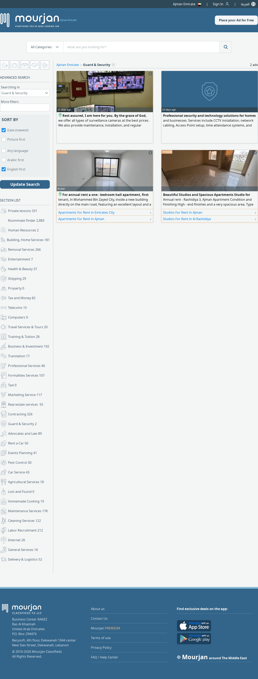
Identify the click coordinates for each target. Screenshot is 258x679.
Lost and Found (21, 491)
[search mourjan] (225, 47)
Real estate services (25, 404)
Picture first (16, 139)
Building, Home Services (28, 240)
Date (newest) (17, 130)
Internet (16, 540)
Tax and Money (21, 298)
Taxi (12, 385)
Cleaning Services (24, 520)
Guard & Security (22, 424)
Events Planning (22, 453)
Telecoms (17, 307)
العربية (245, 4)
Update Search (25, 184)
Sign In (218, 4)
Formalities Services (26, 375)
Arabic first (15, 160)
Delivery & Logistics (25, 559)
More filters (10, 101)
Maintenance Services (28, 511)
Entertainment (20, 259)
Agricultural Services (26, 482)
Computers (18, 317)
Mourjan (105, 628)
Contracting (20, 414)
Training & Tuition (24, 336)
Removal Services (24, 249)
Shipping (17, 278)
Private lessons (22, 211)
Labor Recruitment (25, 530)
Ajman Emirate (184, 4)
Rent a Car (18, 443)
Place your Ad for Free (236, 20)
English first (16, 169)
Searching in (10, 87)
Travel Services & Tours (28, 327)
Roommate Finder (26, 220)
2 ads (254, 65)
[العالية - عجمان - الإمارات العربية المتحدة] (60, 194)
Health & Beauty (22, 269)
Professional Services (26, 366)
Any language (17, 151)
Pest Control (19, 462)
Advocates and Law (25, 433)
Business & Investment (28, 346)
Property (16, 288)
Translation (19, 356)
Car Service (18, 472)
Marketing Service (25, 395)
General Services (23, 549)
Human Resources (23, 230)
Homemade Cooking (26, 501)
